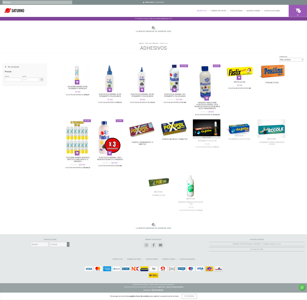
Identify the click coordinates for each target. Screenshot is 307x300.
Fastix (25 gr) (239, 82)
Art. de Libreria (151, 43)
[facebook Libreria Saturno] (153, 245)
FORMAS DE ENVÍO (218, 11)
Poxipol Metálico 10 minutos (174, 139)
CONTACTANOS (236, 11)
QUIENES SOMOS (253, 11)
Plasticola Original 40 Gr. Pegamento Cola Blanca (110, 95)
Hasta (24, 76)
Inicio (141, 43)
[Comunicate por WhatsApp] (302, 287)
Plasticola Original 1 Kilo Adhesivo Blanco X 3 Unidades (110, 158)
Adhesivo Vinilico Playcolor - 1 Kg (191, 203)
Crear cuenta (149, 2)
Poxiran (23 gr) (158, 195)
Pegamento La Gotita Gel (240, 139)
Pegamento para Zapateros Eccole (272, 143)
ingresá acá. (161, 287)
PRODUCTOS (202, 11)
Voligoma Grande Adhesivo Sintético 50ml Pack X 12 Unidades (78, 159)
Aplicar (42, 79)
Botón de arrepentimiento (175, 287)
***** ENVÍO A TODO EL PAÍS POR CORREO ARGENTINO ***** (153, 18)
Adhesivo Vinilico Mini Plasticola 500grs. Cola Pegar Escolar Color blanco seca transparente (207, 105)
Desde (7, 76)
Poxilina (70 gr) (272, 83)
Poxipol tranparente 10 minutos (142, 143)
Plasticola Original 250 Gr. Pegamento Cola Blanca (142, 95)
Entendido (189, 296)
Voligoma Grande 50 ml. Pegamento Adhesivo (78, 87)
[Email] (160, 245)
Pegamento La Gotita (207, 141)
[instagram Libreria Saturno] (146, 245)
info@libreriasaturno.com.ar (272, 244)
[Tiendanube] (153, 290)
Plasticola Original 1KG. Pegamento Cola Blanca (175, 95)
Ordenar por (283, 57)
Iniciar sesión (159, 2)
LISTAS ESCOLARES (272, 11)
